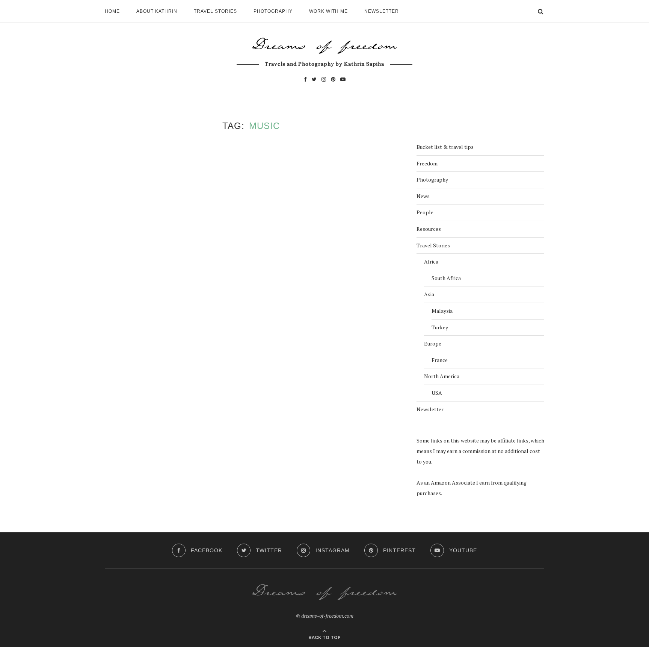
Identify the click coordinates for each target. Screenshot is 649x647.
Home (112, 11)
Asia (429, 294)
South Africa (446, 278)
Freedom (427, 163)
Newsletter (381, 11)
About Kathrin (156, 11)
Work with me (328, 11)
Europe (432, 343)
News (423, 196)
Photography (273, 11)
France (440, 360)
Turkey (440, 327)
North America (441, 376)
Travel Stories (215, 11)
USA (437, 392)
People (425, 212)
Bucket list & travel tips (445, 146)
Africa (431, 261)
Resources (429, 228)
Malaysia (442, 310)
